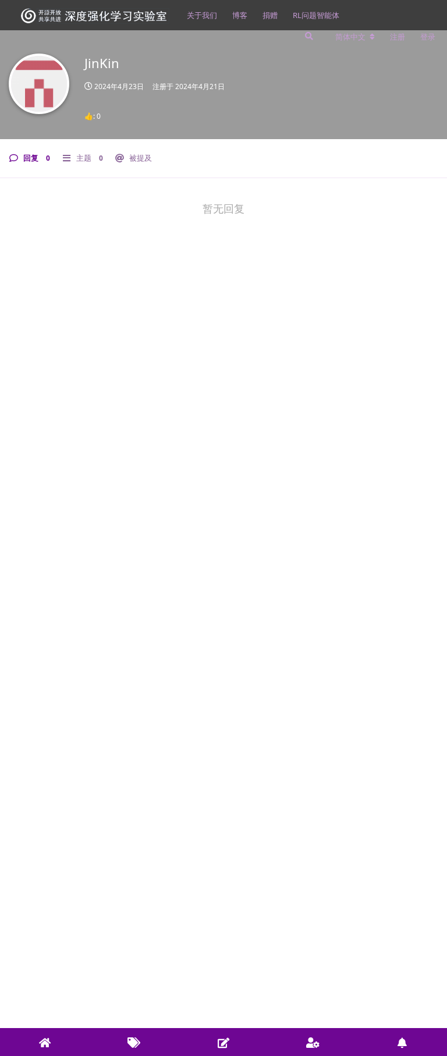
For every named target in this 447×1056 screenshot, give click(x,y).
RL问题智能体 (316, 15)
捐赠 (270, 15)
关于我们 (202, 15)
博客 (239, 15)
